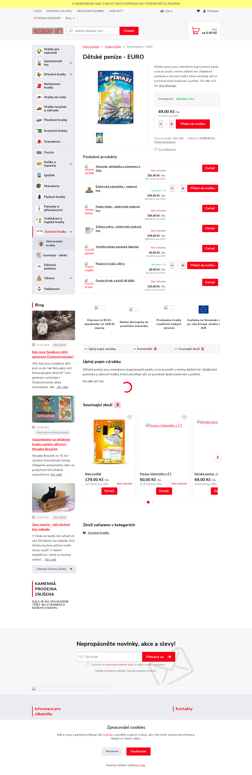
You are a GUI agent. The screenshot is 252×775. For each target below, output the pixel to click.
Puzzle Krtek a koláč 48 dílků (115, 280)
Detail (210, 168)
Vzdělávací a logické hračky (54, 220)
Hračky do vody (55, 97)
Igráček (49, 175)
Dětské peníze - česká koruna (214, 474)
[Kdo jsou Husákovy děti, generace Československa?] (53, 326)
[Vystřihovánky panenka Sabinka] (89, 250)
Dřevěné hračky (55, 74)
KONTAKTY (116, 11)
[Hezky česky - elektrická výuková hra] (89, 210)
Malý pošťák (93, 474)
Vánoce (49, 278)
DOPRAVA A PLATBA (59, 11)
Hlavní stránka (91, 47)
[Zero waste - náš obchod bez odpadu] (53, 498)
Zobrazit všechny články (51, 569)
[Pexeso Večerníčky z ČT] (164, 441)
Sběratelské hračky (54, 243)
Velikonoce (52, 289)
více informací (167, 86)
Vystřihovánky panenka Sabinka (117, 247)
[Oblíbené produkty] (198, 15)
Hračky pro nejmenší (51, 51)
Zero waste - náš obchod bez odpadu (51, 526)
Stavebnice (52, 142)
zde (143, 765)
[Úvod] (47, 31)
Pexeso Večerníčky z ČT (156, 474)
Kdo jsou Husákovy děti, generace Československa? (53, 354)
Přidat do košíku (193, 124)
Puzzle (49, 152)
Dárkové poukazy (50, 266)
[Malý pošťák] (109, 441)
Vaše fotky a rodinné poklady (52, 432)
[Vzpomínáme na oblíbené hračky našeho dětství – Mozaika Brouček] (53, 410)
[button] (148, 502)
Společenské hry (53, 63)
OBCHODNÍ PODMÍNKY (90, 11)
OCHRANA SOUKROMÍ (47, 18)
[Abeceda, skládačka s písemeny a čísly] (89, 170)
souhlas (108, 735)
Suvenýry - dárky (55, 255)
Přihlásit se (155, 657)
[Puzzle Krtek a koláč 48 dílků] (89, 284)
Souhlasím (138, 751)
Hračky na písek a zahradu (55, 108)
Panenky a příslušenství (53, 208)
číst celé (62, 387)
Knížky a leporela (50, 164)
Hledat (129, 31)
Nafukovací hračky (52, 85)
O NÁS (37, 11)
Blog (68, 18)
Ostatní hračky (55, 232)
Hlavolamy (51, 186)
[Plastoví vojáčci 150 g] (89, 267)
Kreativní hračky (55, 131)
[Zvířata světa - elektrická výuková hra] (89, 230)
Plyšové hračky (54, 197)
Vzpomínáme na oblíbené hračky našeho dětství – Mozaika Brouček (51, 444)
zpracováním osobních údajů (119, 664)
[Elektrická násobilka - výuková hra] (89, 190)
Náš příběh (60, 345)
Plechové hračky (55, 120)
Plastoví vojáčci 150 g (110, 264)
